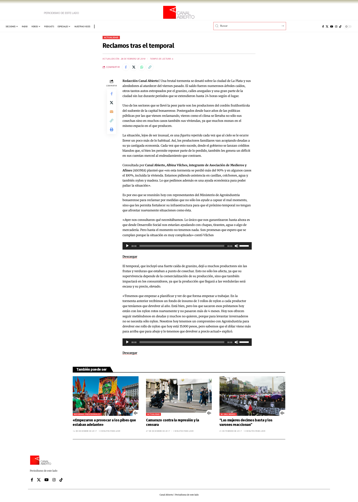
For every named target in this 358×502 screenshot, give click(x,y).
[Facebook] (323, 26)
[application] (187, 246)
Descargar (130, 256)
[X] (327, 26)
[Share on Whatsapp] (141, 67)
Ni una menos (228, 414)
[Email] (111, 111)
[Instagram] (336, 26)
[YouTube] (331, 26)
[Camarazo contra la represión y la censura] (179, 396)
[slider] (244, 245)
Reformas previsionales (87, 414)
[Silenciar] (236, 246)
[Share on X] (133, 67)
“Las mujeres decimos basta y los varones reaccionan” (245, 422)
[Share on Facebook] (125, 67)
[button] (94, 26)
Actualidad (111, 37)
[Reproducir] (127, 246)
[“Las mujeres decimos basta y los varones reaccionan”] (252, 396)
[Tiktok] (340, 26)
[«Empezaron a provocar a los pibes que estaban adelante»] (106, 396)
